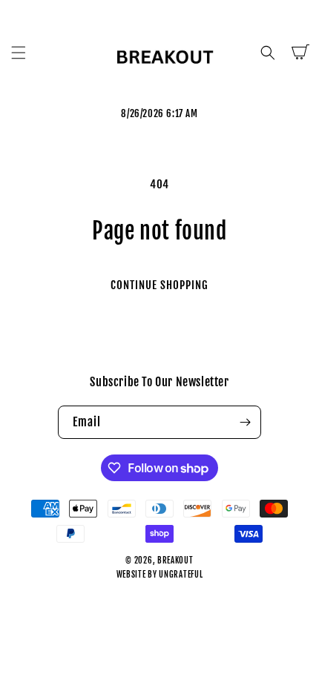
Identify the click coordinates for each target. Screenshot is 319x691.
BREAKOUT (175, 560)
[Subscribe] (244, 422)
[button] (18, 52)
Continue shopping (159, 285)
